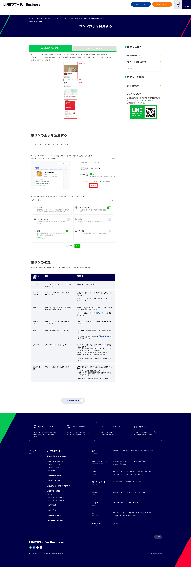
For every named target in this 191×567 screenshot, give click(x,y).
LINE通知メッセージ (55, 475)
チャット (129, 68)
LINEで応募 (51, 505)
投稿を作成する (105, 336)
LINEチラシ (51, 510)
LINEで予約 (87, 378)
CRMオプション (53, 471)
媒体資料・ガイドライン (133, 482)
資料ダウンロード (99, 483)
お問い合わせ (141, 4)
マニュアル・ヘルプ (118, 513)
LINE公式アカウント (55, 461)
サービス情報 (130, 471)
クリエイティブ (117, 474)
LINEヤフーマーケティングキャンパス (139, 513)
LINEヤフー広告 (53, 491)
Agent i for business (56, 456)
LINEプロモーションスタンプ (58, 486)
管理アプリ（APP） (94, 48)
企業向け (115, 451)
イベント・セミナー (99, 462)
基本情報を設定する (133, 55)
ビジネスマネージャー (55, 451)
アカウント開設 (162, 4)
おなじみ (115, 523)
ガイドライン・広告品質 (133, 474)
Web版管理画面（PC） (50, 48)
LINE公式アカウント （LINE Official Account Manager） (70, 18)
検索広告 (50, 494)
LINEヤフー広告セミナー (120, 464)
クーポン (97, 358)
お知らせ (128, 492)
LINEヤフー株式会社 (57, 554)
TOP (159, 537)
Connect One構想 (55, 520)
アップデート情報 (140, 492)
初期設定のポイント (133, 86)
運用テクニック (117, 471)
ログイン (178, 6)
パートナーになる (132, 502)
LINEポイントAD (54, 515)
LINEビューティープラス (55, 465)
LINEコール (99, 313)
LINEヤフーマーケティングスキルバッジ (125, 516)
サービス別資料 (117, 482)
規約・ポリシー (33, 554)
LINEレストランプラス (54, 468)
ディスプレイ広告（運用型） (56, 497)
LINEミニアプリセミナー (141, 461)
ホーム (31, 18)
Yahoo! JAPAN (45, 554)
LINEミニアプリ (53, 480)
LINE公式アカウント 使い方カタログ (142, 451)
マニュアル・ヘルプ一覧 (42, 18)
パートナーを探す (118, 502)
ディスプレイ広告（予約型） (56, 500)
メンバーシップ (103, 299)
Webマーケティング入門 (145, 471)
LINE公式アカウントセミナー (121, 461)
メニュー (187, 6)
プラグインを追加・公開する (136, 62)
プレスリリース (117, 492)
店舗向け (124, 451)
